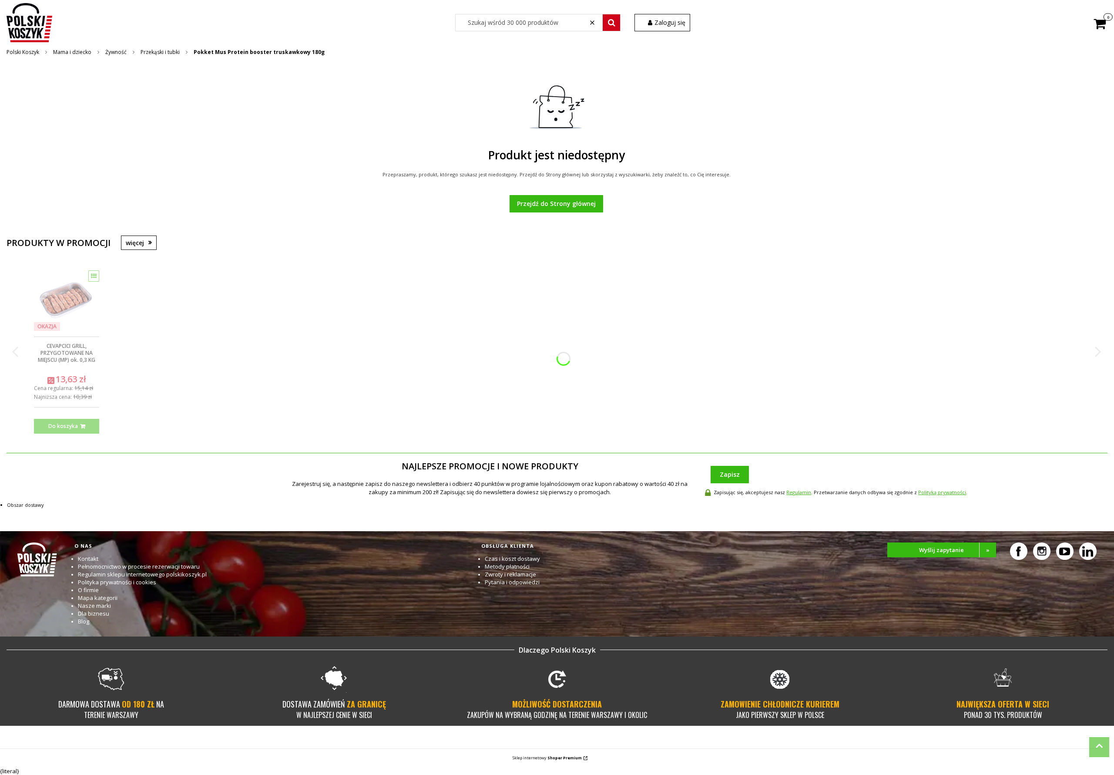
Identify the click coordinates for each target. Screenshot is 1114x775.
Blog (83, 621)
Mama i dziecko (72, 52)
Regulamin (798, 492)
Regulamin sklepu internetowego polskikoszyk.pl (142, 574)
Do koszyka (63, 426)
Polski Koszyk (23, 52)
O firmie (88, 590)
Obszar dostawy (25, 505)
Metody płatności (507, 566)
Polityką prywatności (942, 492)
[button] (611, 22)
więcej (135, 243)
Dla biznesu (93, 613)
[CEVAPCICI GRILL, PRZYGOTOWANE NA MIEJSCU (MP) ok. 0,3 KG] (66, 300)
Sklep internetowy (547, 758)
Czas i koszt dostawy (512, 559)
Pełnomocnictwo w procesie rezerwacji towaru (139, 566)
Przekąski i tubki (160, 52)
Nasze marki (94, 606)
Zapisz (730, 474)
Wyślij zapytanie (954, 550)
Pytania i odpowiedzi (512, 582)
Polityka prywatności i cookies (117, 582)
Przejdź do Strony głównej (556, 203)
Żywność (116, 52)
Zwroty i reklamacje (510, 574)
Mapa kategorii (97, 598)
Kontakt (88, 559)
